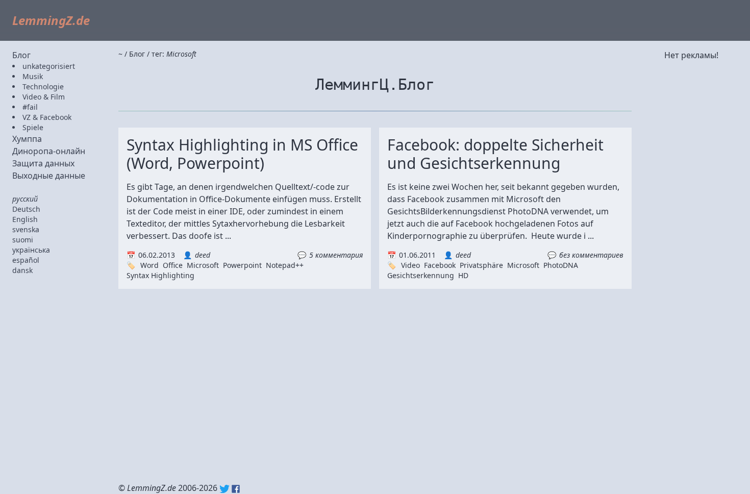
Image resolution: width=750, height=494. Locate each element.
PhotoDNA (560, 265)
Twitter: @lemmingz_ (224, 489)
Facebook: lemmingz (236, 489)
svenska (25, 229)
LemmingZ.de (51, 20)
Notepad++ (285, 265)
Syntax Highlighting (160, 275)
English (25, 219)
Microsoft (203, 265)
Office (173, 265)
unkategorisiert (48, 66)
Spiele (32, 127)
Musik (32, 76)
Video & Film (43, 97)
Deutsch (26, 209)
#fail (30, 107)
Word (149, 265)
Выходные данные (48, 175)
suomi (22, 239)
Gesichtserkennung (420, 275)
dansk (22, 270)
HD (463, 275)
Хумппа (27, 138)
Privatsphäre (481, 265)
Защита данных (43, 163)
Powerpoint (242, 265)
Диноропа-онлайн (48, 151)
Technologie (43, 86)
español (25, 260)
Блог (21, 55)
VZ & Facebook (46, 117)
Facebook (440, 265)
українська (31, 250)
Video (410, 265)
